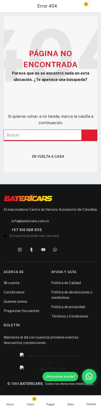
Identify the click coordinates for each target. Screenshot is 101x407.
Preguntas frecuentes (21, 311)
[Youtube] (43, 249)
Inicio (10, 404)
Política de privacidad (68, 307)
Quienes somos (15, 301)
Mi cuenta (11, 283)
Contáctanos (14, 292)
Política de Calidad (66, 283)
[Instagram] (19, 249)
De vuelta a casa (48, 156)
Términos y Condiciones (69, 316)
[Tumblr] (31, 249)
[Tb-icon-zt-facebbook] (8, 249)
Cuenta (91, 404)
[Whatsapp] (55, 249)
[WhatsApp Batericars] (89, 376)
